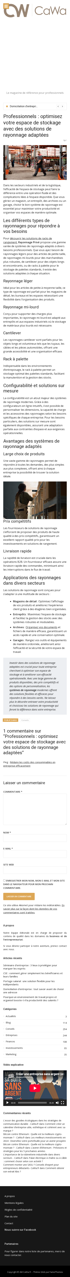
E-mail (8, 848)
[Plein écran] (62, 1102)
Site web (8, 864)
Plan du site (11, 1216)
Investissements (14, 1048)
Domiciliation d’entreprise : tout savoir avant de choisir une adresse (33, 991)
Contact (9, 1223)
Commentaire (12, 791)
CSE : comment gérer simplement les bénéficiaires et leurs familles (33, 975)
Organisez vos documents (41, 627)
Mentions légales (14, 1202)
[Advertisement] (35, 54)
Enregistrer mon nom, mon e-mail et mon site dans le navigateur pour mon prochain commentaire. (34, 884)
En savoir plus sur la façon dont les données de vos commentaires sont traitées (33, 909)
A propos (10, 1196)
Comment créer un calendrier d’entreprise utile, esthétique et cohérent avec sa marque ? (34, 1127)
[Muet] (57, 1102)
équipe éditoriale (20, 932)
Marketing (11, 1054)
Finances (10, 1041)
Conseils (25, 720)
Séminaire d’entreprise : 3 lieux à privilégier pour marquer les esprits (30, 967)
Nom (7, 832)
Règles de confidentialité (18, 1209)
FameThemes (56, 1272)
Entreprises (11, 1035)
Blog (8, 1022)
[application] (35, 1088)
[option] (37, 106)
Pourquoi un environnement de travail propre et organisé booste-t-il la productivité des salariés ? (30, 999)
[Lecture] (7, 1102)
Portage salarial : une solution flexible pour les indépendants (29, 983)
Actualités (11, 1016)
